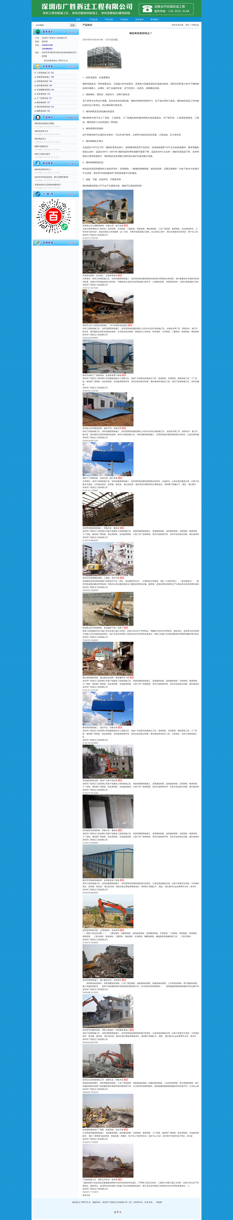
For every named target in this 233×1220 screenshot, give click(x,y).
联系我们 (155, 19)
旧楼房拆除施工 (43, 77)
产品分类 (109, 19)
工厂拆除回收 (42, 98)
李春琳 (159, 1202)
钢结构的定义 (40, 138)
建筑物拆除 (41, 102)
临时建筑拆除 (42, 85)
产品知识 (124, 19)
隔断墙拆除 (41, 111)
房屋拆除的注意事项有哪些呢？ (48, 184)
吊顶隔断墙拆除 (43, 89)
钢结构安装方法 (41, 131)
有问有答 (139, 19)
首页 (78, 19)
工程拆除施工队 (43, 72)
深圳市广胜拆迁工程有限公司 (95, 235)
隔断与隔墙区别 (41, 146)
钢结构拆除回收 (43, 106)
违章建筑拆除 (42, 81)
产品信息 (93, 19)
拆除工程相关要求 (42, 154)
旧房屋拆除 (41, 94)
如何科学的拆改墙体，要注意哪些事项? (51, 177)
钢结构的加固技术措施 (44, 123)
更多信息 (86, 1195)
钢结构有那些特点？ (43, 169)
